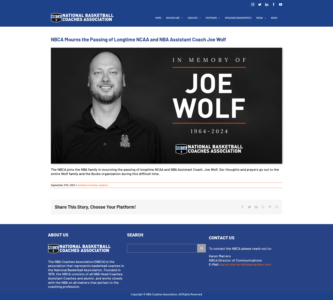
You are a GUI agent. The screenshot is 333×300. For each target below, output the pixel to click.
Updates (103, 185)
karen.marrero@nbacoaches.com (245, 264)
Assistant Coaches (87, 185)
